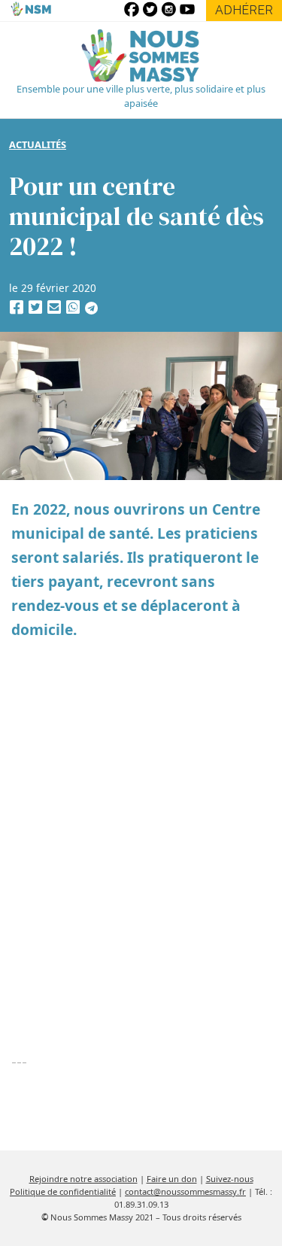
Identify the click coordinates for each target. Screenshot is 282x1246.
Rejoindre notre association (83, 1178)
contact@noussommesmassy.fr (185, 1191)
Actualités (37, 144)
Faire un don (172, 1178)
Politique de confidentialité (63, 1191)
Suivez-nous (229, 1178)
